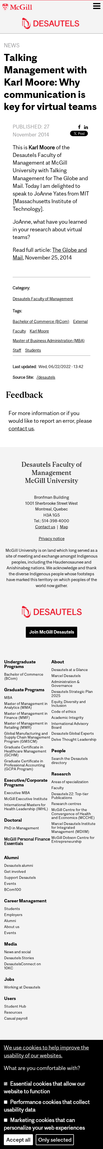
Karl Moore (39, 331)
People (58, 750)
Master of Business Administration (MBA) (49, 340)
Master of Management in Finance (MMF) (26, 715)
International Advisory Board (69, 726)
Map (64, 526)
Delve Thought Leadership (73, 739)
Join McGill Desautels (51, 632)
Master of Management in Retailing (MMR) (26, 725)
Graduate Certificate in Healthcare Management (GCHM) (25, 751)
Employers (13, 915)
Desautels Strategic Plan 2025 (72, 694)
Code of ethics (63, 711)
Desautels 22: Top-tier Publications (69, 796)
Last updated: (25, 366)
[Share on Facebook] (79, 127)
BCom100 (12, 889)
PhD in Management (21, 828)
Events (10, 883)
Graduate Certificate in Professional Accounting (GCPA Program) (24, 765)
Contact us (45, 526)
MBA (8, 697)
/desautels (46, 377)
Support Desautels (20, 877)
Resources (13, 1012)
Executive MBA (17, 793)
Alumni (10, 921)
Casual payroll (15, 1018)
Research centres (66, 804)
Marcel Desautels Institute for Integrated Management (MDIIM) (73, 827)
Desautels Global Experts (72, 733)
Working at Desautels (22, 987)
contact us (21, 428)
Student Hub (15, 1006)
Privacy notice (52, 538)
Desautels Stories (19, 958)
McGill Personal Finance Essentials (27, 841)
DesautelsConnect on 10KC (22, 966)
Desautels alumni (18, 865)
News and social (17, 952)
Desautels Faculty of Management (43, 298)
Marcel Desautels (65, 676)
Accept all (18, 1140)
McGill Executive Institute (26, 799)
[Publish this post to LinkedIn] (86, 127)
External (80, 321)
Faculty (19, 331)
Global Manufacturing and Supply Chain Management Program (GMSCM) (27, 737)
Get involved (15, 871)
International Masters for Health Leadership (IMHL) (26, 807)
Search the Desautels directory (69, 761)
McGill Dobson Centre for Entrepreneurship (72, 840)
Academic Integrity (67, 717)
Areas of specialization (69, 782)
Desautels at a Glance (69, 670)
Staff (17, 350)
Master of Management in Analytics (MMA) (26, 706)
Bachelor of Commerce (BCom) (41, 321)
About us (11, 927)
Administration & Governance (65, 684)
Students (33, 350)
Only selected (54, 1140)
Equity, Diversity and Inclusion (68, 704)
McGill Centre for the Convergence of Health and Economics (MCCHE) (73, 814)
